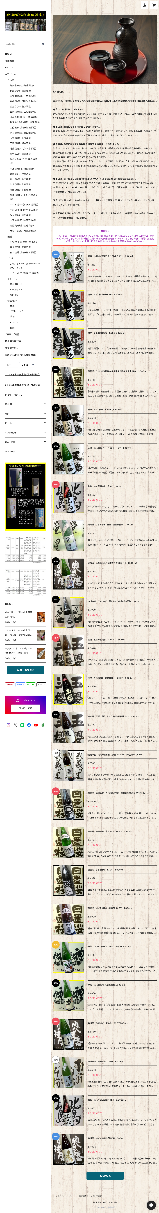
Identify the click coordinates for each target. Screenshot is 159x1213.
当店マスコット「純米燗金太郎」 (20, 355)
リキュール (12, 322)
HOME (9, 54)
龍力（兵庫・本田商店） (21, 179)
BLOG (9, 67)
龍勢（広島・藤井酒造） (21, 153)
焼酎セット (15, 295)
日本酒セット (16, 284)
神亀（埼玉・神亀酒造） (21, 174)
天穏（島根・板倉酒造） (21, 143)
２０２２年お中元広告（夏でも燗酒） (22, 374)
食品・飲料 (12, 300)
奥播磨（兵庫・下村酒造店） (23, 96)
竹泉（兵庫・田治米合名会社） (24, 101)
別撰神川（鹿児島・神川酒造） (24, 242)
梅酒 (12, 327)
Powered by (101, 1207)
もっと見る (105, 1175)
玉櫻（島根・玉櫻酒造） (21, 138)
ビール (10, 258)
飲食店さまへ (11, 348)
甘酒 (12, 306)
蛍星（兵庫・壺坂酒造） (21, 106)
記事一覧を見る (25, 670)
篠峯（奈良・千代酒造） (21, 189)
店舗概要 (9, 60)
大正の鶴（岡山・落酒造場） (23, 220)
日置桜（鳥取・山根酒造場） (23, 111)
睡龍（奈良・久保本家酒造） (23, 148)
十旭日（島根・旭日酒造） (22, 168)
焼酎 (9, 236)
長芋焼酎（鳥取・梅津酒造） (23, 252)
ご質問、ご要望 (12, 334)
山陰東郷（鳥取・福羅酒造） (23, 127)
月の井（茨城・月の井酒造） (23, 230)
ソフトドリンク (17, 311)
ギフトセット (13, 279)
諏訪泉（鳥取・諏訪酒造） (22, 85)
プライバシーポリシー (65, 1196)
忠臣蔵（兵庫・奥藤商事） (22, 225)
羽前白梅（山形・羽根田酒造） (24, 209)
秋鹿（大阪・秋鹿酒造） (21, 90)
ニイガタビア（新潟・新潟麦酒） (25, 273)
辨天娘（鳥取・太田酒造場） (23, 132)
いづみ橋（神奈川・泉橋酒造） (24, 204)
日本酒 (10, 80)
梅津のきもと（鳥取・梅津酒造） (25, 122)
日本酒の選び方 (13, 341)
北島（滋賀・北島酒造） (21, 184)
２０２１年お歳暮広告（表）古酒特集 (22, 385)
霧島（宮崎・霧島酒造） (21, 247)
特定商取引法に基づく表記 (90, 1196)
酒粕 (12, 316)
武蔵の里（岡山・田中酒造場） (24, 117)
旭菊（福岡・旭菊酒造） (21, 215)
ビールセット (16, 289)
